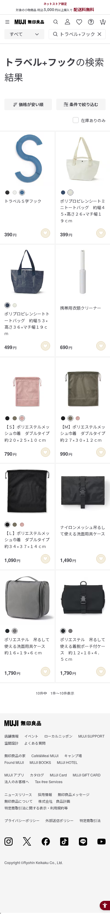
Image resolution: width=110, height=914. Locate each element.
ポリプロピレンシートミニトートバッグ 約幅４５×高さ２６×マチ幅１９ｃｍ (82, 210)
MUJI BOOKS (40, 762)
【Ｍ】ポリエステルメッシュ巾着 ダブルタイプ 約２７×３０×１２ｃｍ (83, 433)
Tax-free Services (48, 781)
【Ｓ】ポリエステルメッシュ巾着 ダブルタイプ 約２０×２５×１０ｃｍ (27, 433)
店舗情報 (11, 735)
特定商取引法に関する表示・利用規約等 (36, 807)
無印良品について (18, 801)
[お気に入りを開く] (79, 20)
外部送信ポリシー (59, 820)
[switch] (45, 233)
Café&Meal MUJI (44, 755)
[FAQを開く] (91, 20)
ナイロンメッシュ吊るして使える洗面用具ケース (82, 530)
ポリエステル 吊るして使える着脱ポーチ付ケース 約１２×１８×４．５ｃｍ (82, 649)
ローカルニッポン (58, 735)
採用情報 (45, 794)
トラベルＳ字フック (22, 201)
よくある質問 (34, 742)
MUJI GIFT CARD (87, 774)
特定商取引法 (90, 820)
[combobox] (24, 34)
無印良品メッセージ (73, 794)
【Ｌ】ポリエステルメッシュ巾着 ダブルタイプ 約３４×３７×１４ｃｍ (27, 539)
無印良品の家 (15, 755)
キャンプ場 (73, 755)
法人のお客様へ (16, 781)
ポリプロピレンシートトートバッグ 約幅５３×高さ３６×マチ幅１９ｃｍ (27, 323)
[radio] (7, 192)
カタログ (37, 774)
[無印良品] (22, 723)
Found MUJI (14, 762)
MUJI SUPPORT (91, 735)
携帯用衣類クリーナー (80, 308)
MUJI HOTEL (67, 762)
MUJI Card (58, 774)
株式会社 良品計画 (54, 801)
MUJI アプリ (14, 774)
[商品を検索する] (56, 20)
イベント (31, 735)
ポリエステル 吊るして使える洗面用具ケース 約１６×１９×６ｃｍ (27, 645)
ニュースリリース (18, 794)
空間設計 (11, 742)
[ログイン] (67, 20)
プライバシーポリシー (22, 820)
